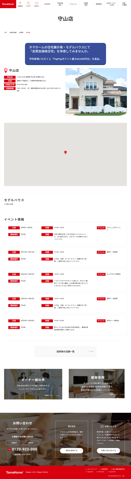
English (90, 471)
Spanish (112, 471)
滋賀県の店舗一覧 (65, 351)
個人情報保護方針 (119, 469)
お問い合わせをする (108, 450)
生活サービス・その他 (112, 4)
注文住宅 (47, 4)
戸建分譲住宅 (60, 4)
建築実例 (99, 4)
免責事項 (105, 469)
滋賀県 (21, 32)
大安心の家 (9, 204)
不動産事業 (86, 4)
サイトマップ (92, 469)
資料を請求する (71, 450)
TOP (5, 32)
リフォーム (73, 4)
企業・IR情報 (124, 4)
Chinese (101, 471)
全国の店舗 (13, 32)
